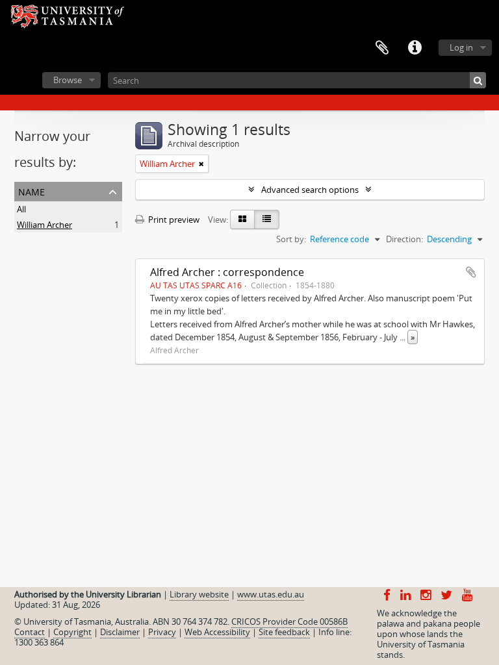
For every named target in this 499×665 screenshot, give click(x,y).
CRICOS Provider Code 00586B (289, 621)
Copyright (72, 632)
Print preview (172, 219)
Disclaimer (120, 632)
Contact (29, 632)
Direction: (404, 239)
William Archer (44, 225)
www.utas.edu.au (270, 594)
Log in (461, 47)
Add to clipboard (471, 272)
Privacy (162, 632)
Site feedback (284, 632)
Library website (199, 594)
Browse (67, 80)
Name (31, 190)
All (21, 209)
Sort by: (291, 239)
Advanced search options (310, 189)
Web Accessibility (217, 632)
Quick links (414, 48)
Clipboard (382, 48)
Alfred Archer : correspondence (227, 272)
